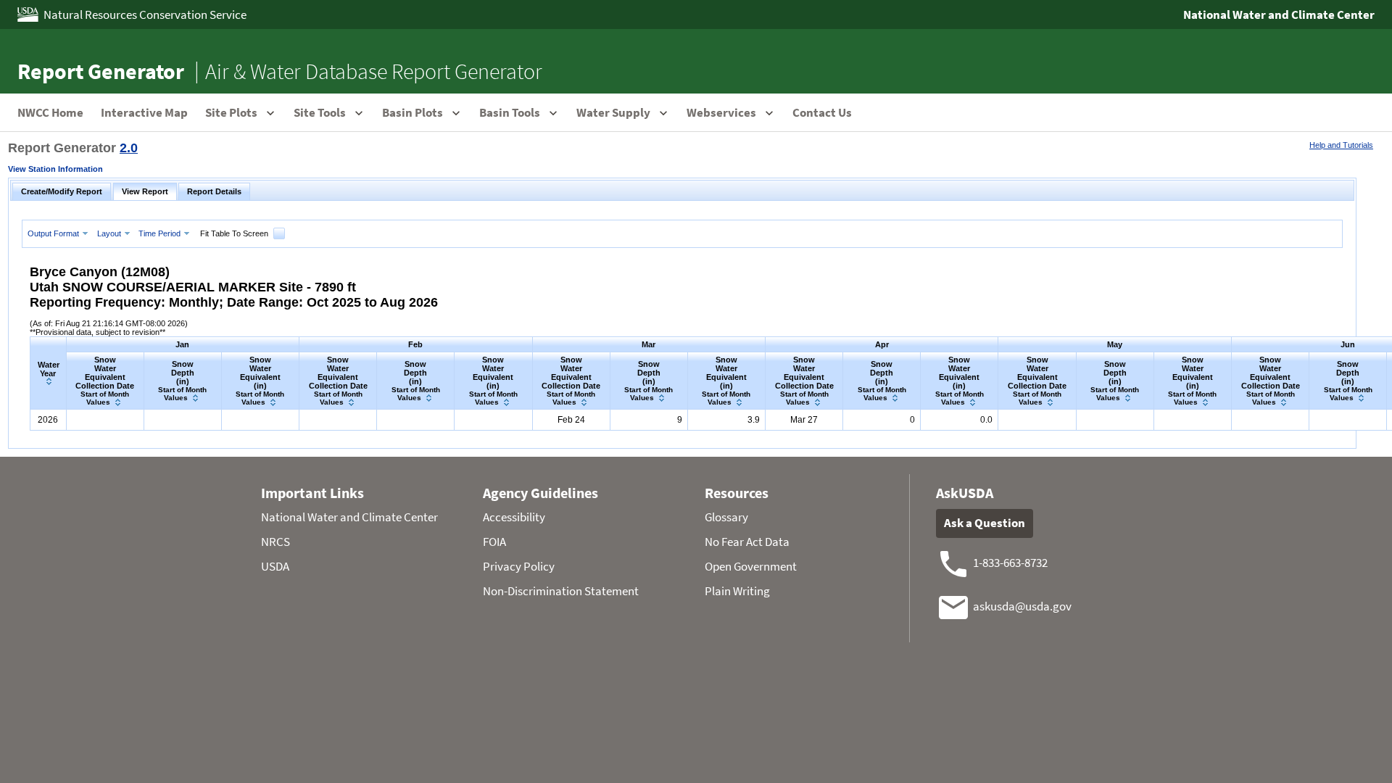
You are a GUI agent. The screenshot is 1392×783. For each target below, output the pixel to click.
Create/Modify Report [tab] (61, 191)
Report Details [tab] (214, 191)
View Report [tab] (145, 191)
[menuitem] (59, 233)
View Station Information (55, 169)
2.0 (129, 148)
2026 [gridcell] (48, 420)
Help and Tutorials (1341, 145)
